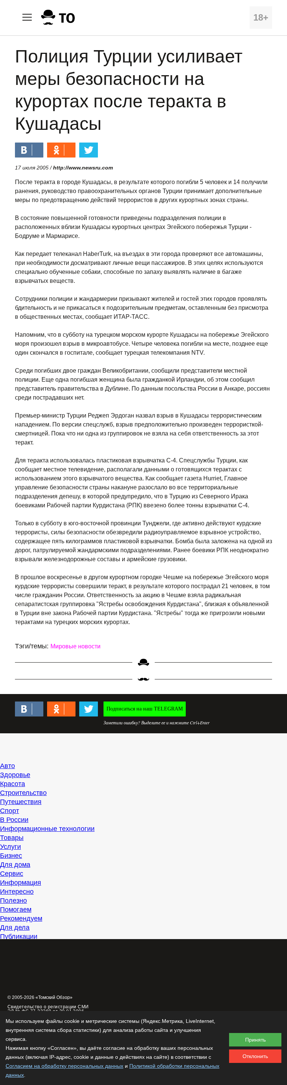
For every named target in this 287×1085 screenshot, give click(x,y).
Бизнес (11, 855)
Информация (20, 882)
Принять (255, 1040)
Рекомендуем (21, 918)
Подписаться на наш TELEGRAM (145, 709)
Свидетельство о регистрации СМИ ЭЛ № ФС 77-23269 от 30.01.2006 (48, 1009)
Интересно (17, 891)
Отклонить (255, 1056)
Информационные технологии (47, 828)
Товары (12, 837)
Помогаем (15, 909)
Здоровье (15, 775)
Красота (12, 784)
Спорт (9, 810)
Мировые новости (75, 646)
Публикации (18, 936)
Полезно (13, 900)
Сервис (11, 873)
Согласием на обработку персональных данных (64, 1066)
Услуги (10, 846)
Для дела (15, 927)
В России (14, 819)
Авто (7, 766)
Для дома (15, 864)
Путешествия (20, 802)
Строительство (23, 793)
